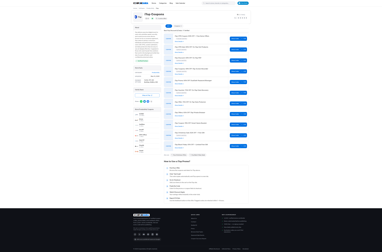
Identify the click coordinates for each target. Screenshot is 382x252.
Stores (154, 3)
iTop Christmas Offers (179, 155)
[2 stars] (240, 18)
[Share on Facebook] (148, 101)
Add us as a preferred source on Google (148, 239)
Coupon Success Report (198, 238)
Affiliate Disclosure (214, 249)
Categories (163, 3)
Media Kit (194, 225)
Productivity (150, 8)
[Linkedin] (152, 234)
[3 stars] (242, 18)
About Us (194, 218)
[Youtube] (143, 234)
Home (135, 8)
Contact (193, 222)
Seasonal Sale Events (197, 235)
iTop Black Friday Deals (198, 155)
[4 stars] (244, 18)
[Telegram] (157, 234)
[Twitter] (139, 234)
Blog (171, 3)
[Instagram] (135, 234)
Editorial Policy (226, 249)
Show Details (178, 41)
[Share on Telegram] (144, 101)
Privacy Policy (236, 249)
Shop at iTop (146, 95)
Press (193, 228)
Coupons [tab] (178, 26)
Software (142, 8)
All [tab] (168, 26)
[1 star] (238, 18)
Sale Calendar (180, 3)
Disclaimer (246, 249)
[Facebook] (148, 234)
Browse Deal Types (197, 232)
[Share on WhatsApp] (141, 101)
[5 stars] (246, 18)
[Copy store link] (151, 101)
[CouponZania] (160, 215)
